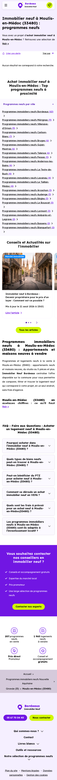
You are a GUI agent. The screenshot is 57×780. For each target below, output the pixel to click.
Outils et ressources (28, 750)
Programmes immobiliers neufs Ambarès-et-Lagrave (27, 217)
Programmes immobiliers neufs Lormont (26, 211)
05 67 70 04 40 (15, 717)
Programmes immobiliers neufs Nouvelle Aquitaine (27, 681)
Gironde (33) (12, 688)
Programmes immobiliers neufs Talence (26, 153)
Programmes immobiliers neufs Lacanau (26, 177)
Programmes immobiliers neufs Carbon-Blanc (24, 134)
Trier (46, 53)
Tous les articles (28, 330)
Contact (28, 737)
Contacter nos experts (29, 606)
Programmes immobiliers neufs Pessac (25, 157)
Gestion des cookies (37, 775)
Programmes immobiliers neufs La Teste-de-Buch (27, 171)
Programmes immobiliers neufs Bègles (25, 198)
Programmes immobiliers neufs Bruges (25, 140)
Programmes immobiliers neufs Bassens (26, 223)
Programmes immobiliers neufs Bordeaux (27, 111)
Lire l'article (12, 312)
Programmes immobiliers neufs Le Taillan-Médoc (25, 184)
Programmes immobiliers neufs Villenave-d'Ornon (25, 126)
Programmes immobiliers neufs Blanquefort (28, 227)
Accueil (27, 674)
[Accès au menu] (5, 5)
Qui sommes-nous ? (26, 731)
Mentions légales (30, 770)
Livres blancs (26, 743)
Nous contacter (41, 717)
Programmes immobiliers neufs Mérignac (27, 120)
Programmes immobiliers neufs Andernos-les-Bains (27, 163)
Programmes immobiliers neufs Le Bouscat (28, 202)
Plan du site (11, 770)
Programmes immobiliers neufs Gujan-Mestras (23, 146)
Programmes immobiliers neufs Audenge (26, 194)
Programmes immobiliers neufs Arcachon (27, 190)
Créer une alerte (13, 53)
